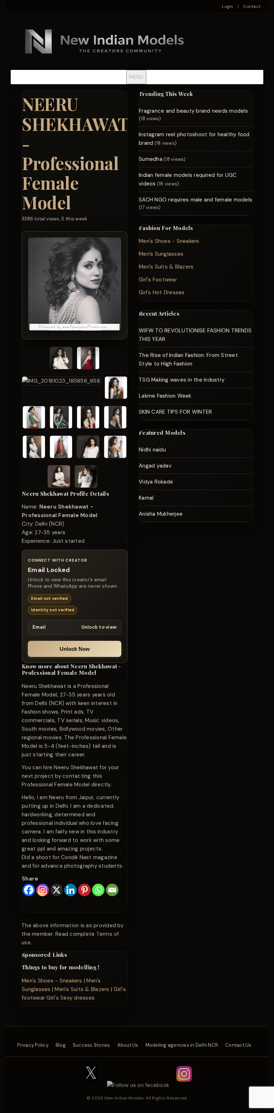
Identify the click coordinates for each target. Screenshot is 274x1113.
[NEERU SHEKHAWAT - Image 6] (61, 418)
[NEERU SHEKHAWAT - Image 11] (88, 448)
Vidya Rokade (156, 481)
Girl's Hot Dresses (162, 292)
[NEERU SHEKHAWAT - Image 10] (61, 448)
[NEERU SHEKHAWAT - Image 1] (61, 359)
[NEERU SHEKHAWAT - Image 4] (116, 389)
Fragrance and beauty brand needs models (193, 110)
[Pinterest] (84, 890)
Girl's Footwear (158, 279)
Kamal (146, 497)
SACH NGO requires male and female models (195, 199)
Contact (251, 6)
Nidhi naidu (152, 449)
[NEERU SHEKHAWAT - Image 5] (33, 418)
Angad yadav (155, 465)
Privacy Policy (33, 1045)
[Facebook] (28, 890)
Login (227, 6)
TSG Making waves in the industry (181, 379)
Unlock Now (75, 649)
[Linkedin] (70, 890)
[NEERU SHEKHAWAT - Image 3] (61, 389)
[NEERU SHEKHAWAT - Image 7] (88, 418)
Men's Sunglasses (161, 253)
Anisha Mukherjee (161, 513)
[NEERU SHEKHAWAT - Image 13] (58, 477)
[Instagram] (42, 890)
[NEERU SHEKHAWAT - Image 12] (115, 448)
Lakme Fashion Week (165, 395)
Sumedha (150, 159)
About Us (127, 1045)
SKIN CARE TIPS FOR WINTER (175, 411)
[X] (56, 890)
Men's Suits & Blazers (82, 989)
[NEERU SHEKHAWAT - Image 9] (33, 448)
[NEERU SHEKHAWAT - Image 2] (88, 359)
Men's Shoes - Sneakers (52, 980)
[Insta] (184, 1085)
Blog (61, 1045)
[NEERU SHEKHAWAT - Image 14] (86, 477)
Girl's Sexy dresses (70, 997)
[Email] (112, 890)
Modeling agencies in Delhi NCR (182, 1045)
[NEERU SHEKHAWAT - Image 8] (115, 418)
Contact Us (238, 1045)
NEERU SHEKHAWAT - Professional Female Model (75, 153)
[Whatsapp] (98, 890)
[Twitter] (91, 1085)
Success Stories (91, 1045)
